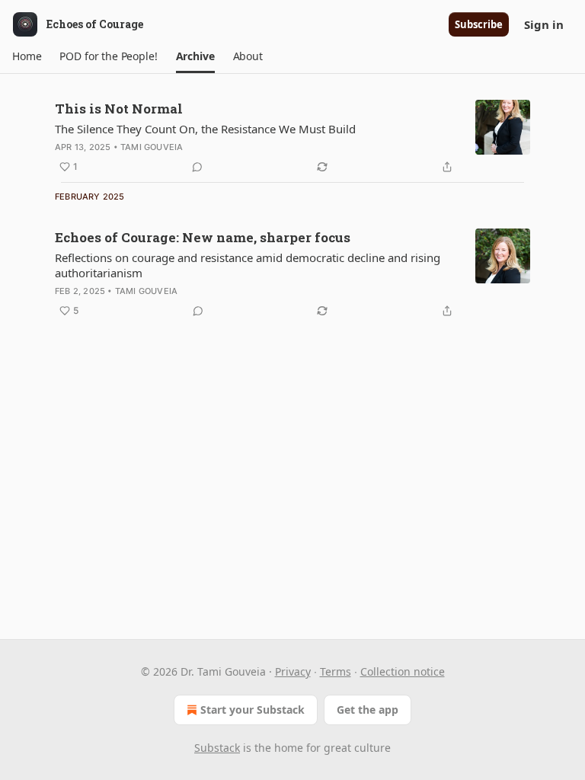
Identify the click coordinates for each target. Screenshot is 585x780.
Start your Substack (252, 709)
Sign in (544, 24)
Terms (335, 671)
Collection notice (402, 671)
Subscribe (479, 24)
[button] (26, 56)
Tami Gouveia (151, 147)
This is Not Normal (119, 108)
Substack (217, 747)
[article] (292, 138)
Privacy (293, 671)
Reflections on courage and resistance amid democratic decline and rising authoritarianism (247, 265)
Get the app (367, 709)
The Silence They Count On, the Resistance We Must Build (205, 128)
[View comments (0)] (197, 167)
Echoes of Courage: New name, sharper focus (202, 237)
